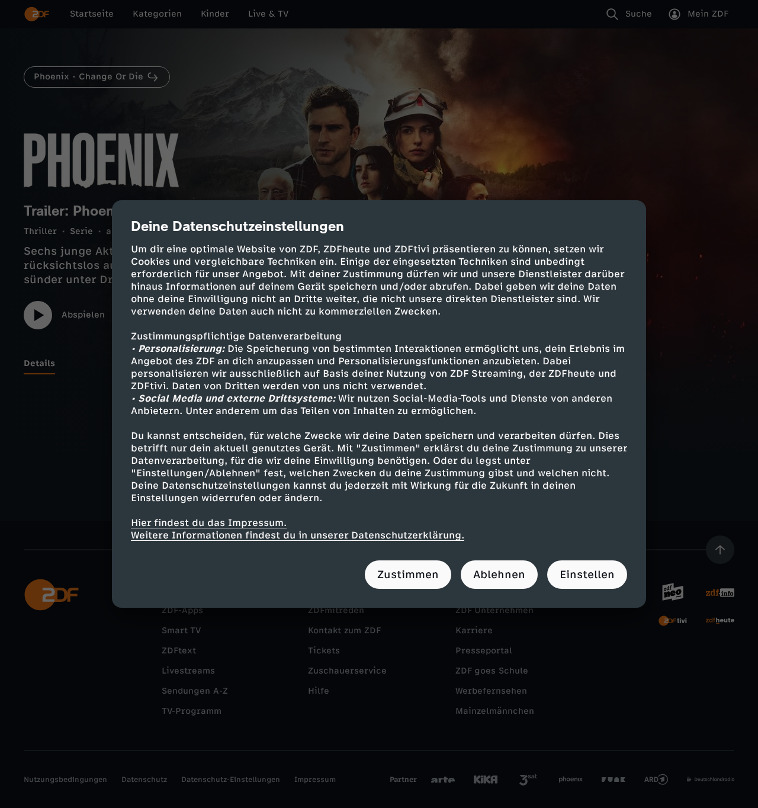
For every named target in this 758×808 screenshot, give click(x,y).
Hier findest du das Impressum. (209, 522)
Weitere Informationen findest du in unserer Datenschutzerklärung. (297, 535)
